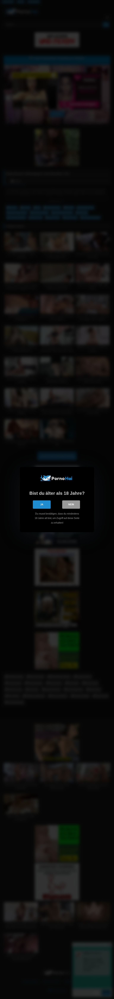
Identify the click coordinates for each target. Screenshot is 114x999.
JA (41, 504)
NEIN (71, 504)
